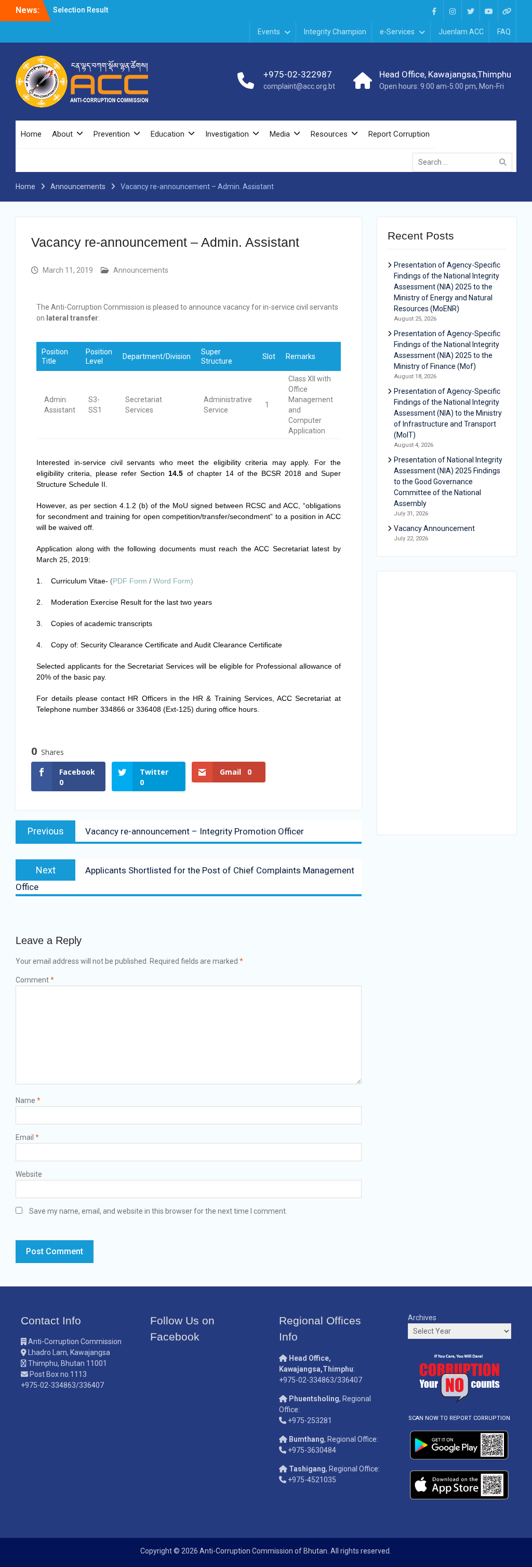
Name (28, 1100)
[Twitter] (471, 10)
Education (167, 134)
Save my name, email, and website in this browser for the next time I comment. (158, 1211)
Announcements (140, 270)
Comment (35, 980)
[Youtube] (489, 10)
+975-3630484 (312, 1450)
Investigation (227, 134)
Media (280, 134)
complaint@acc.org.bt (299, 86)
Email (27, 1137)
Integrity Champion (335, 32)
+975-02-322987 (297, 74)
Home (31, 134)
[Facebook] (434, 10)
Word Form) (173, 581)
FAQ (504, 32)
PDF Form (131, 581)
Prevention (112, 134)
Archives (422, 1317)
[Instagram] (452, 10)
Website (29, 1174)
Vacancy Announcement (434, 528)
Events (269, 32)
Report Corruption (399, 134)
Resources (329, 134)
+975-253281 (310, 1420)
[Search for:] (465, 162)
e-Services (397, 32)
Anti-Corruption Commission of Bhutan (263, 1551)
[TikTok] (507, 10)
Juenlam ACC (461, 32)
